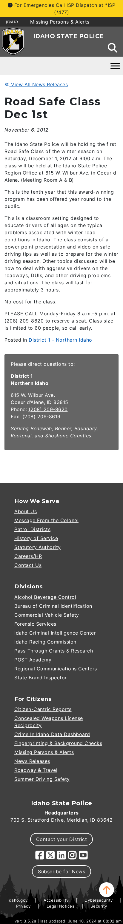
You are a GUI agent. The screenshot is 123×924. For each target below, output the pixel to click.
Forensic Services (35, 624)
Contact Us (27, 565)
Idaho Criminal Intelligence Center (55, 633)
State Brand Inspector (40, 678)
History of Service (36, 538)
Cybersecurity (98, 900)
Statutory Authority (37, 547)
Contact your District (61, 839)
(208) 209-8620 (48, 409)
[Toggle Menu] (115, 66)
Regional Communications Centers (55, 669)
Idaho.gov (17, 900)
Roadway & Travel (35, 770)
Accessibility (56, 900)
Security (98, 906)
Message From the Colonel (46, 520)
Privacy (23, 906)
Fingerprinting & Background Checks (58, 743)
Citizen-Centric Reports (43, 709)
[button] (106, 889)
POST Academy (32, 660)
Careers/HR (28, 556)
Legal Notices (61, 906)
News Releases (32, 761)
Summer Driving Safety (42, 779)
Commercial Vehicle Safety (46, 615)
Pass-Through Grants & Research (53, 651)
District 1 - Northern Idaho (60, 340)
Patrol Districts (32, 529)
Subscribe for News (61, 871)
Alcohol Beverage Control (45, 597)
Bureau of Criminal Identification (53, 606)
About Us (25, 511)
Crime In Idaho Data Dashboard (52, 734)
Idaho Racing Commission (45, 642)
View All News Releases (39, 84)
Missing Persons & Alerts (44, 752)
